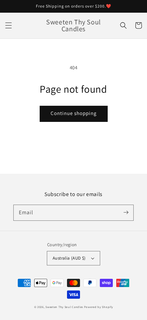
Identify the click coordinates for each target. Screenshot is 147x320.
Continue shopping (74, 113)
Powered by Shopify (98, 307)
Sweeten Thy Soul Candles (64, 307)
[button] (8, 25)
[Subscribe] (125, 212)
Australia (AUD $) (69, 258)
